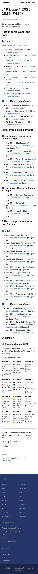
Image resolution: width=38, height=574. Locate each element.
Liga (3, 535)
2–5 (18, 83)
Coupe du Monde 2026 (11, 531)
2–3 (31, 116)
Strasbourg (6, 516)
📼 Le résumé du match (15, 108)
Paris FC (22, 508)
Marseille (5, 500)
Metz (21, 500)
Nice (3, 508)
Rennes (22, 512)
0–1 (23, 50)
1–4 (19, 72)
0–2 (21, 55)
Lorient (4, 496)
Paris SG (5, 512)
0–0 (24, 61)
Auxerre (22, 484)
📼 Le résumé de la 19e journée (14, 46)
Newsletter (25, 2)
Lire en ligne (6, 454)
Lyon (21, 496)
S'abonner (6, 561)
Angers (4, 484)
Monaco (4, 504)
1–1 (25, 122)
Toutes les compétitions (11, 528)
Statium (6, 2)
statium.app (6, 461)
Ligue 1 (5, 538)
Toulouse (22, 516)
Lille (20, 492)
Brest (3, 488)
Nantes (21, 504)
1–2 (32, 105)
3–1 (21, 66)
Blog (33, 2)
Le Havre (22, 488)
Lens (3, 492)
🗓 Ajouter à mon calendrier (25, 145)
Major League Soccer (10, 541)
